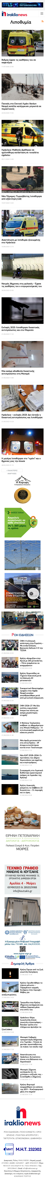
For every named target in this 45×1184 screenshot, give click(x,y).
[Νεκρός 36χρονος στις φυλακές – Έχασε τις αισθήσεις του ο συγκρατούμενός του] (23, 267)
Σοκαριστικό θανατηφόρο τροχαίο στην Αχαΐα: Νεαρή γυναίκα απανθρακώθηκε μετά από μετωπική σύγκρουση (31, 693)
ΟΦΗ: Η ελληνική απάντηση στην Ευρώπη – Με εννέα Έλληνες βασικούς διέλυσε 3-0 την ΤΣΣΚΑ (31, 646)
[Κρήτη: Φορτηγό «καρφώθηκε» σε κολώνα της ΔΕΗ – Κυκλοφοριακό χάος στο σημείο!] (10, 1088)
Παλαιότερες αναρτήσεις (12, 471)
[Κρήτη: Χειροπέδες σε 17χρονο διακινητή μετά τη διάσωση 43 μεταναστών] (10, 677)
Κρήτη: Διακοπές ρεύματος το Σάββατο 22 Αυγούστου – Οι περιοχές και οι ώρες (31, 789)
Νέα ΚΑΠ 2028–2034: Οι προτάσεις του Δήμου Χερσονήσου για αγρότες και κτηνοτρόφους (31, 759)
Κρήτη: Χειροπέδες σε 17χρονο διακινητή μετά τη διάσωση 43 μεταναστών (30, 677)
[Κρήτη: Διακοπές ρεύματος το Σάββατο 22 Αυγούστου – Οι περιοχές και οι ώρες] (10, 789)
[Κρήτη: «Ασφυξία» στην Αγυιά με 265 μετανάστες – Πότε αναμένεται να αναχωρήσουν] (10, 662)
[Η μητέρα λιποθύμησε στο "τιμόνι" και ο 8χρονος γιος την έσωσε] (23, 441)
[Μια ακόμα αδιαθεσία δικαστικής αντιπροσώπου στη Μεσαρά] (23, 354)
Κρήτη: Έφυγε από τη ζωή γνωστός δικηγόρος (31, 970)
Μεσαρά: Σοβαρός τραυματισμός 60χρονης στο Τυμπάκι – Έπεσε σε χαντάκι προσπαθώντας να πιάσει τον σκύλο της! (31, 1042)
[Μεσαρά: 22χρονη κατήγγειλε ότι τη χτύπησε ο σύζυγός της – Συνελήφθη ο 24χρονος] (10, 1073)
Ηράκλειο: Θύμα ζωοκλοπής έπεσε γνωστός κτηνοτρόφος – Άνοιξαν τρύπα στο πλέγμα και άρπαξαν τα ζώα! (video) (22, 1023)
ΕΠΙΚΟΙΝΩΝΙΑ (22, 1138)
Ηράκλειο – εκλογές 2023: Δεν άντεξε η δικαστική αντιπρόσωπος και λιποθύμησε (22, 416)
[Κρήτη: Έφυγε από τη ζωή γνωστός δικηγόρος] (10, 973)
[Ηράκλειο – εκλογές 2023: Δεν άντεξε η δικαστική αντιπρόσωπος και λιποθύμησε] (23, 398)
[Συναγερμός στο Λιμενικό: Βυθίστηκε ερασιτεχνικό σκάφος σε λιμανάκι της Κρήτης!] (10, 774)
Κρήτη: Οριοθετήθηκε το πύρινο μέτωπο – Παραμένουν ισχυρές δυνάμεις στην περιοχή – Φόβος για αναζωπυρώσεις (22, 989)
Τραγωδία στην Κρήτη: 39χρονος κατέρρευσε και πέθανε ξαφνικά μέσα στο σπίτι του (31, 1006)
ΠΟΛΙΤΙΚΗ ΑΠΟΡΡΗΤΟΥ (26, 1135)
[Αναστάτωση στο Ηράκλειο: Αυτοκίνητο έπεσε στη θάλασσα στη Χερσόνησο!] (10, 1058)
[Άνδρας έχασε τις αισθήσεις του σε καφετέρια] (23, 43)
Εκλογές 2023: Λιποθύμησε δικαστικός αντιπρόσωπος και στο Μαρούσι (20, 328)
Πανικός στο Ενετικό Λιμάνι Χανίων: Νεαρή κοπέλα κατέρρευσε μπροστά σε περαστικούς (21, 106)
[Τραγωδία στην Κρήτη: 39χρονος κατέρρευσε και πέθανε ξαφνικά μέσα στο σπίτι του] (10, 1006)
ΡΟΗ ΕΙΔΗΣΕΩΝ (11, 1132)
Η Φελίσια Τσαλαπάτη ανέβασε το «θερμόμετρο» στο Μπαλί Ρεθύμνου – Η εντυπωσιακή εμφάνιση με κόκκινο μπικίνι (31, 728)
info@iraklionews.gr (30, 1168)
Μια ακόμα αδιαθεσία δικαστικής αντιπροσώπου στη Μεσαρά (18, 372)
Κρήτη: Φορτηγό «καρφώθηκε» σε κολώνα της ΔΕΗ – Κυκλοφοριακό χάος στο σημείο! (31, 1088)
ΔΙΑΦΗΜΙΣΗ (36, 1138)
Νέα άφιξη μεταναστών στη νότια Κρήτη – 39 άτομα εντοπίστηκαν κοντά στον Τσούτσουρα (31, 744)
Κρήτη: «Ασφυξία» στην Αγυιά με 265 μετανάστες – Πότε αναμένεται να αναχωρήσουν (31, 662)
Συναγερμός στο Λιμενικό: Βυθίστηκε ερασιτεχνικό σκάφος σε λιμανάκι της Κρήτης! (31, 774)
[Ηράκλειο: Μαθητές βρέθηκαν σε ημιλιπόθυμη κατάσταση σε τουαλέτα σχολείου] (23, 133)
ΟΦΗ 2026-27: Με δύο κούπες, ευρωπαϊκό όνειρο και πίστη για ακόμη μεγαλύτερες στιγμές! (30, 710)
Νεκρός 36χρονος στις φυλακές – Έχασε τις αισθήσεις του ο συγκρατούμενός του (22, 284)
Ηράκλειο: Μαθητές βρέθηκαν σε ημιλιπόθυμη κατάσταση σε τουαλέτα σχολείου (20, 152)
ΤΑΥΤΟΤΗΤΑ (8, 1138)
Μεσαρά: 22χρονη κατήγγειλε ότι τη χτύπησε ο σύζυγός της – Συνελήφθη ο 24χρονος (31, 1073)
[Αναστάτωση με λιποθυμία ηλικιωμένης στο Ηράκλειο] (23, 223)
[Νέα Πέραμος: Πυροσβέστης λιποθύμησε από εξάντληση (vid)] (23, 179)
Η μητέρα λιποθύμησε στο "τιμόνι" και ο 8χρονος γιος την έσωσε (21, 459)
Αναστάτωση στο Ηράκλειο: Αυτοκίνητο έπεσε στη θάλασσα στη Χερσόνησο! (31, 1058)
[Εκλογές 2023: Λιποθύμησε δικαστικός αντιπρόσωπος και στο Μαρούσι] (23, 310)
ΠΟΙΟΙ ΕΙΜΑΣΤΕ (27, 1132)
